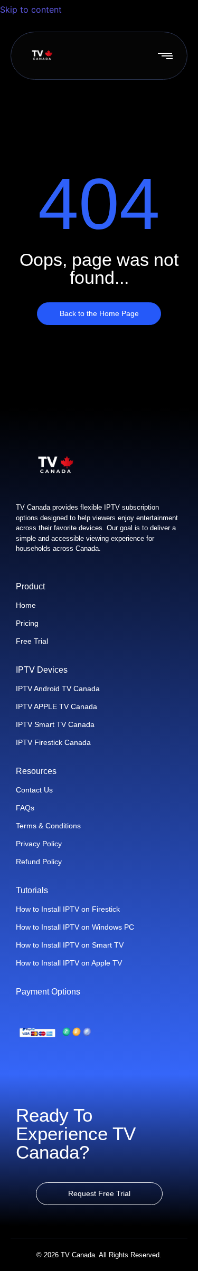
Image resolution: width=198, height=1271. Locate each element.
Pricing (27, 623)
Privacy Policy (39, 843)
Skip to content (32, 9)
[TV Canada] (42, 55)
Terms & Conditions (48, 825)
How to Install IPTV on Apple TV (69, 963)
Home (26, 605)
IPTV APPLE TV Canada (56, 706)
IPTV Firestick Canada (53, 742)
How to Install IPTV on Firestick (68, 909)
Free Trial (32, 641)
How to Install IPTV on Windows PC (75, 927)
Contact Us (34, 790)
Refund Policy (39, 861)
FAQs (25, 808)
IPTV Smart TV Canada (55, 724)
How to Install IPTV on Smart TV (70, 945)
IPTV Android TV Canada (58, 688)
